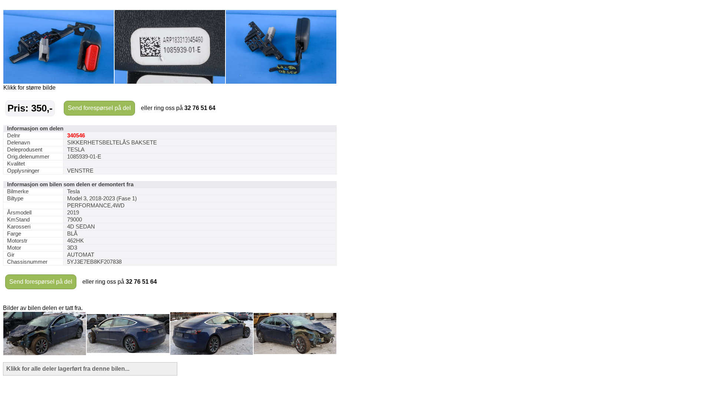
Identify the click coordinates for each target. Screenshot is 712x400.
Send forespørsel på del (99, 108)
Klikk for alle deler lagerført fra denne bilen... (67, 369)
